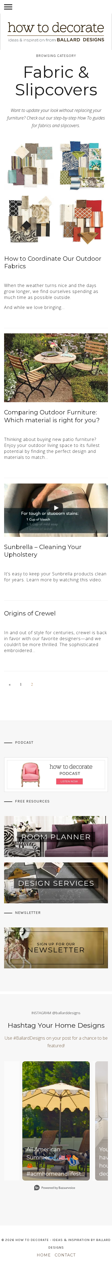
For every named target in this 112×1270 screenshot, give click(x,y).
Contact (65, 1255)
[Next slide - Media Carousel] (100, 1119)
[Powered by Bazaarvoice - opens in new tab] (54, 1188)
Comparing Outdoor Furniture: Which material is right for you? (52, 416)
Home (44, 1255)
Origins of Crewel (30, 613)
